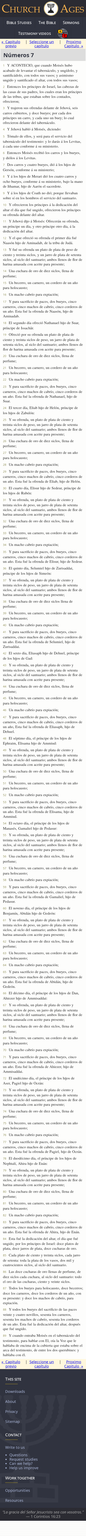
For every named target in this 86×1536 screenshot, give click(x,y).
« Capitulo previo (10, 44)
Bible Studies (19, 22)
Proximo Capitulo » (73, 44)
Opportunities (17, 1490)
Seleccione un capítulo (41, 44)
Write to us (21, 1457)
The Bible (47, 22)
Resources (14, 1500)
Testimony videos (34, 33)
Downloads (15, 1391)
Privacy (11, 1411)
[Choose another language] (62, 33)
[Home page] (43, 8)
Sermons (71, 22)
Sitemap (12, 1421)
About (10, 1401)
